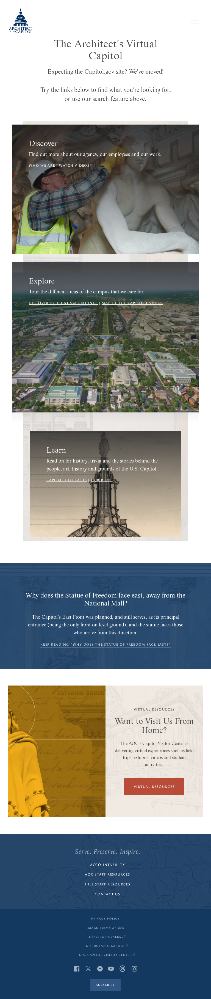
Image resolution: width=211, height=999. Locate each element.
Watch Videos (74, 165)
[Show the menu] (194, 20)
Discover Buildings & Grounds (63, 303)
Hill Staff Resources (108, 884)
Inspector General (105, 937)
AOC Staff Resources (107, 874)
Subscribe (105, 985)
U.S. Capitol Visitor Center (105, 955)
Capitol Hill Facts (66, 480)
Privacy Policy (105, 918)
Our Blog (101, 480)
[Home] (20, 20)
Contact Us (107, 894)
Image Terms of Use (105, 927)
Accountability (107, 865)
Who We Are (42, 165)
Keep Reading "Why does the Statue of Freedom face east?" (105, 644)
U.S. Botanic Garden (105, 946)
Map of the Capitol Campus (132, 303)
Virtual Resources (154, 787)
